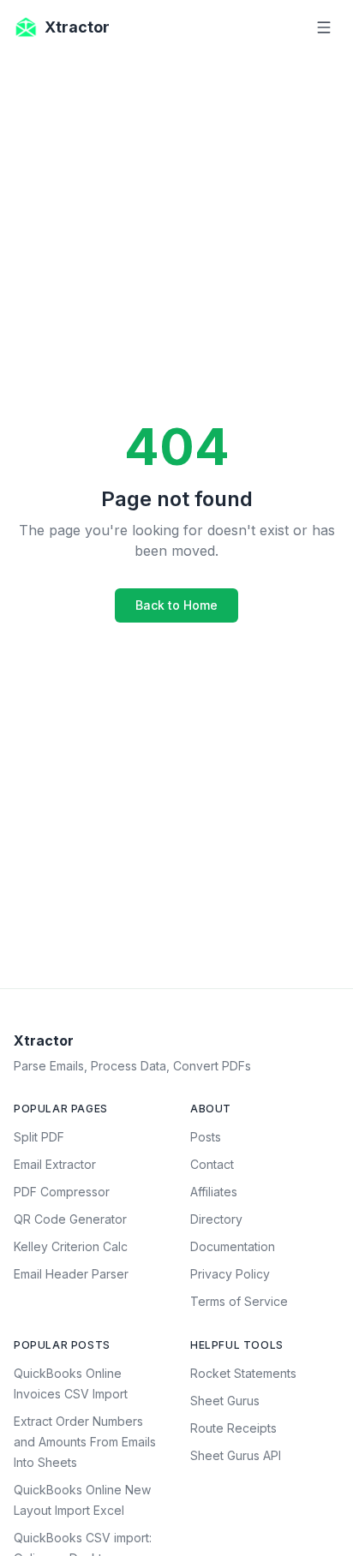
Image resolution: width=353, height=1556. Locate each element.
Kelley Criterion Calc (71, 1246)
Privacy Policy (230, 1274)
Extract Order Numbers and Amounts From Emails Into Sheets (85, 1442)
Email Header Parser (71, 1274)
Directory (216, 1219)
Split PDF (39, 1137)
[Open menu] (323, 27)
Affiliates (213, 1191)
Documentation (232, 1246)
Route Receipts (233, 1428)
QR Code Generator (70, 1219)
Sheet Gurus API (235, 1455)
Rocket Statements (243, 1373)
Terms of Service (239, 1301)
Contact (212, 1164)
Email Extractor (55, 1164)
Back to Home (176, 605)
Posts (205, 1137)
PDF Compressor (62, 1191)
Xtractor (77, 27)
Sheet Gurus (225, 1400)
